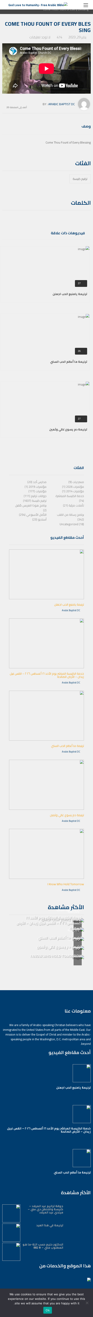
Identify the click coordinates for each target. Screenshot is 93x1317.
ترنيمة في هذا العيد (49, 1225)
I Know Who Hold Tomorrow (65, 884)
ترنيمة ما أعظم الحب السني (68, 361)
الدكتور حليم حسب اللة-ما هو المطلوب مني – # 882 (43, 1246)
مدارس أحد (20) (36, 482)
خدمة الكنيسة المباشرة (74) (70, 498)
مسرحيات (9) (76, 482)
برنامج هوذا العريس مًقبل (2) (30, 508)
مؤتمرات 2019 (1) (35, 486)
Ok (48, 1310)
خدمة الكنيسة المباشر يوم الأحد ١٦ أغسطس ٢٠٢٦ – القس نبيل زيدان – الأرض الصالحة (47, 675)
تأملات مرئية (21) (73, 505)
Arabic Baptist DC (61, 104)
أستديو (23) (39, 519)
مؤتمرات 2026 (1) (73, 486)
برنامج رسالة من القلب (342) (70, 517)
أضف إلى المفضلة (18, 107)
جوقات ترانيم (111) (35, 496)
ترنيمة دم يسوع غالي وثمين (68, 429)
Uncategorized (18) (72, 524)
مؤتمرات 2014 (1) (73, 491)
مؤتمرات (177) (37, 491)
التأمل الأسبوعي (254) (32, 514)
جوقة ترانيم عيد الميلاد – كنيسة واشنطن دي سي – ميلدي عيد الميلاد (45, 1209)
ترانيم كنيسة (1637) (34, 500)
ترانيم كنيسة (80, 178)
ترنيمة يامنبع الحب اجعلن (70, 294)
